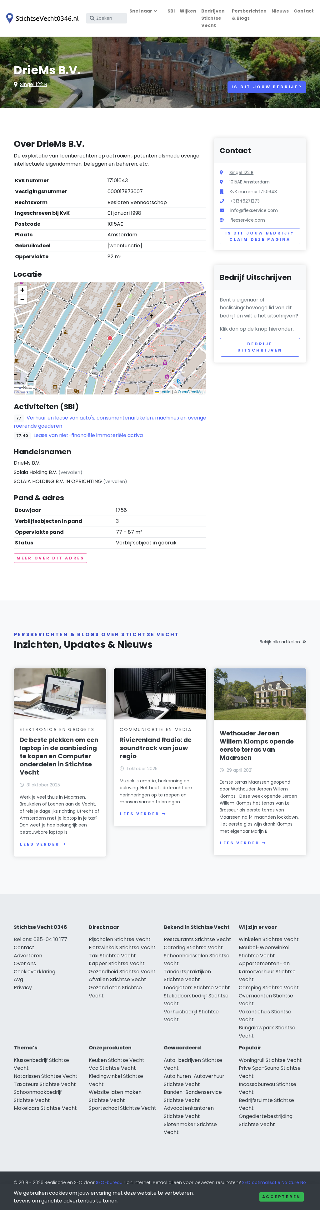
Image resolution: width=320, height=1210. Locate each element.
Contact (304, 11)
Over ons (25, 963)
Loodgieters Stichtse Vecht (197, 987)
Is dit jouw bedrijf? (267, 87)
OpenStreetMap (191, 391)
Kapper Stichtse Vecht (117, 963)
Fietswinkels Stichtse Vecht (122, 947)
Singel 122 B (33, 84)
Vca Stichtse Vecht (112, 1068)
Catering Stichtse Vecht (193, 947)
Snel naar (140, 11)
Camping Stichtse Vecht (269, 987)
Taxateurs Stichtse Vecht (45, 1084)
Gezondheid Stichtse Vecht (122, 971)
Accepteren (281, 1196)
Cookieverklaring (34, 971)
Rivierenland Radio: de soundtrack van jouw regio (156, 747)
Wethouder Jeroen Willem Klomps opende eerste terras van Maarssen (257, 745)
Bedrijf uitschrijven (260, 347)
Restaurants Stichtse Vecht (197, 939)
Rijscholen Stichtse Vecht (120, 939)
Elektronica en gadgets (57, 729)
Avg (18, 979)
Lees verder (39, 844)
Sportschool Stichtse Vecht (122, 1108)
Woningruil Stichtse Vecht (270, 1060)
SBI (171, 11)
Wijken (188, 11)
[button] (110, 338)
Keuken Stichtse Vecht (116, 1060)
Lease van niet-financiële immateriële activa (88, 435)
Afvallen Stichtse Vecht (117, 979)
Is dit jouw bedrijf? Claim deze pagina (259, 236)
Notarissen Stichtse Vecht (46, 1076)
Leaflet (165, 391)
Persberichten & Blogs (249, 14)
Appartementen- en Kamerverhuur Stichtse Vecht (267, 971)
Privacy (23, 987)
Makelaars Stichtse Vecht (45, 1108)
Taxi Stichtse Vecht (112, 955)
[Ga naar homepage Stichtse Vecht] (41, 18)
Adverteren (28, 955)
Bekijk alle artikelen (280, 642)
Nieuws (280, 11)
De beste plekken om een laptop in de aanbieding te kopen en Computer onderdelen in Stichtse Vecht (59, 756)
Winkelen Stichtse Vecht (269, 939)
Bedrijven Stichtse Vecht (213, 18)
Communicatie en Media (156, 729)
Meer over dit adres (50, 558)
